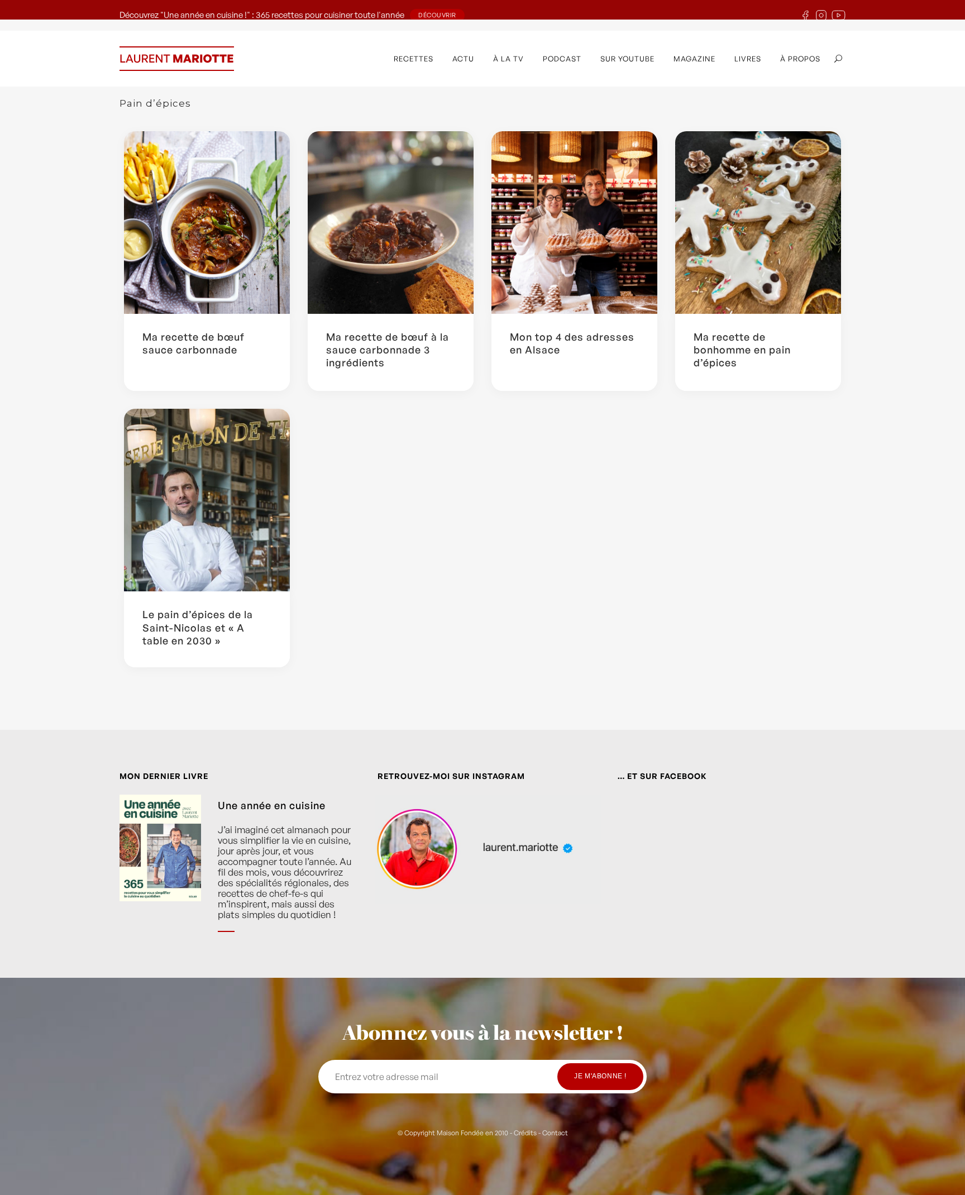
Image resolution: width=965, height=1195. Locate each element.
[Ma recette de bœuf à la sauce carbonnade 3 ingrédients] (391, 222)
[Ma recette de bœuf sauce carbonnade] (207, 222)
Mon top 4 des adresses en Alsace (572, 343)
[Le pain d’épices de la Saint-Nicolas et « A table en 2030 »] (207, 500)
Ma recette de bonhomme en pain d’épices (742, 350)
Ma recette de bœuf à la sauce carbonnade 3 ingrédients (387, 350)
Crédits (525, 1133)
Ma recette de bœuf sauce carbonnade (193, 343)
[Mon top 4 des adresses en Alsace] (574, 222)
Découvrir (437, 15)
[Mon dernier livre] (160, 872)
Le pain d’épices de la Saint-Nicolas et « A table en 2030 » (197, 627)
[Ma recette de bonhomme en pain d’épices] (758, 222)
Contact (555, 1133)
